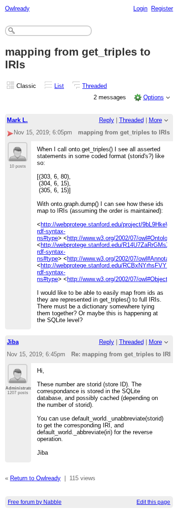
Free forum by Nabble (35, 502)
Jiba (13, 342)
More (155, 120)
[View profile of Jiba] (17, 378)
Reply (106, 120)
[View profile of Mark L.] (17, 156)
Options (153, 97)
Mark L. (17, 120)
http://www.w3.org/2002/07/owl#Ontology (120, 238)
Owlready (17, 8)
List (59, 85)
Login (140, 8)
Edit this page (153, 502)
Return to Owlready (35, 478)
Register (162, 8)
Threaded (94, 85)
